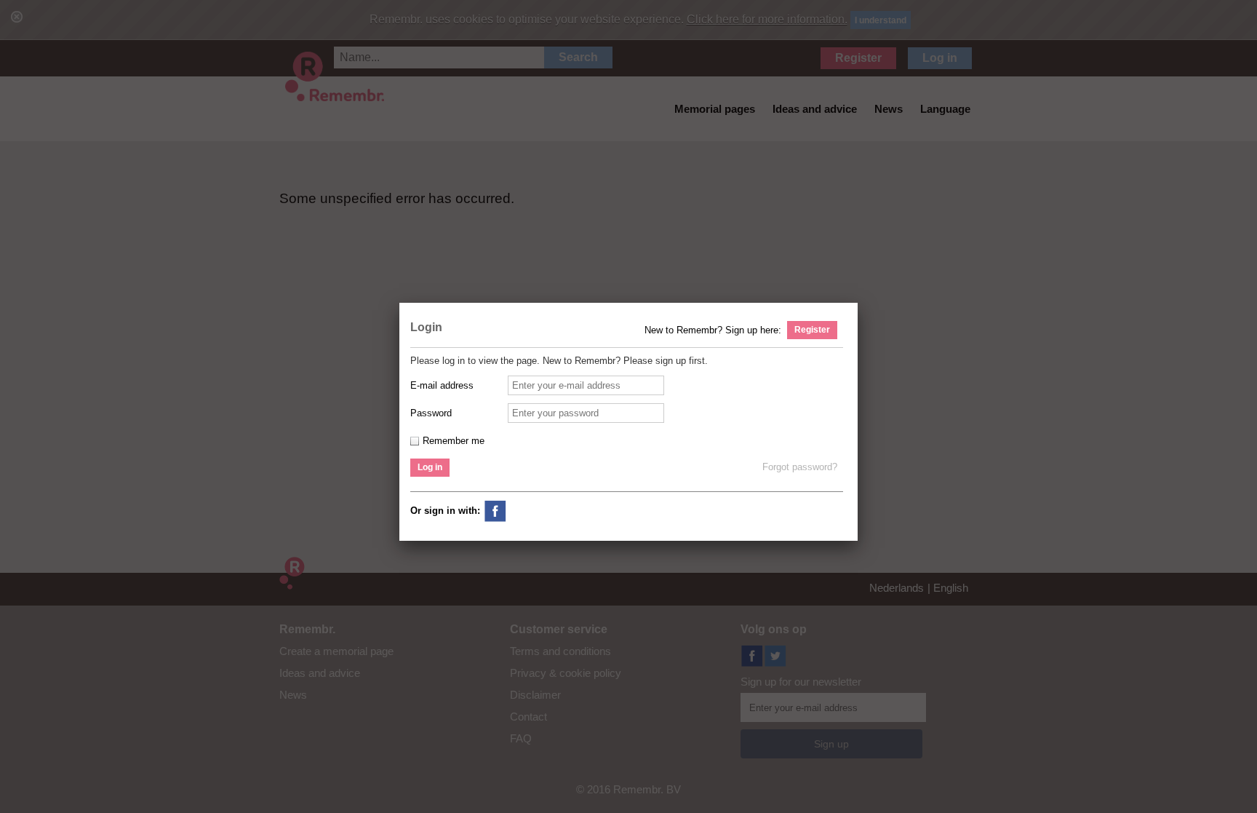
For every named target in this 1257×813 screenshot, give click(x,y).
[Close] (860, 303)
